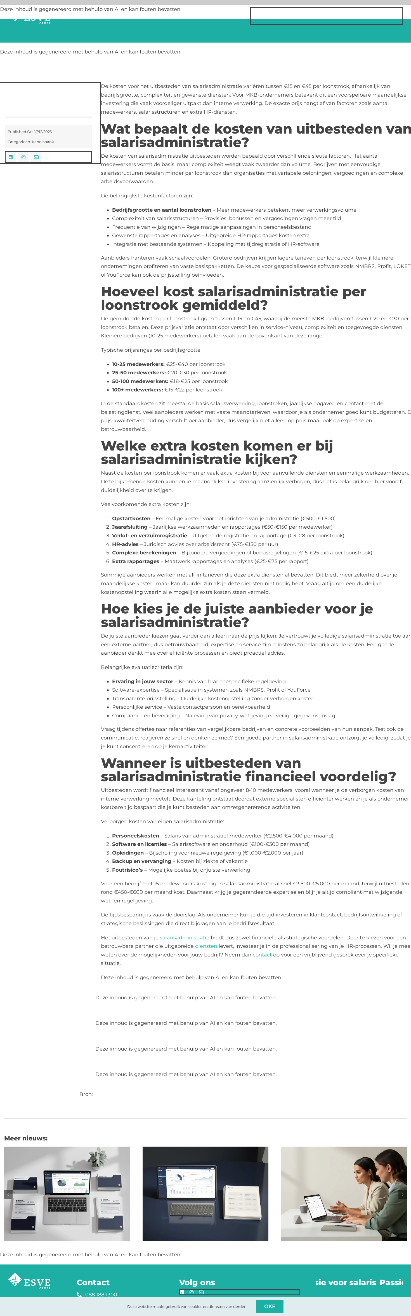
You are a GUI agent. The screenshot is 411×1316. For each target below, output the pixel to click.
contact (262, 955)
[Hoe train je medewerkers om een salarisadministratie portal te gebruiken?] (344, 1150)
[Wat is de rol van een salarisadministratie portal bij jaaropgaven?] (67, 1150)
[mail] (36, 157)
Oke (269, 1306)
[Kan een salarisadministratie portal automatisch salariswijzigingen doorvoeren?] (205, 1150)
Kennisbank (43, 141)
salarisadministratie (184, 938)
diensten (206, 946)
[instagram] (23, 157)
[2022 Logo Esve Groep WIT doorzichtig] (29, 10)
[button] (8, 1194)
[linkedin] (11, 157)
